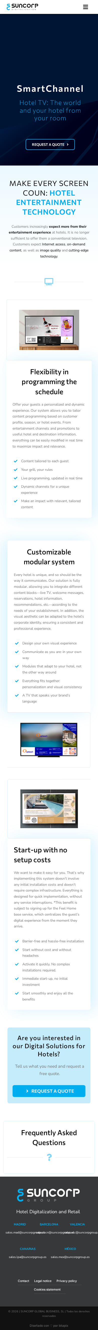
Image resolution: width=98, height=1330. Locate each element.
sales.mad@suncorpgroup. (24, 1232)
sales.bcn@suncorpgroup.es (55, 1232)
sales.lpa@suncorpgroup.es (27, 1257)
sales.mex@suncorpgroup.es (70, 1257)
